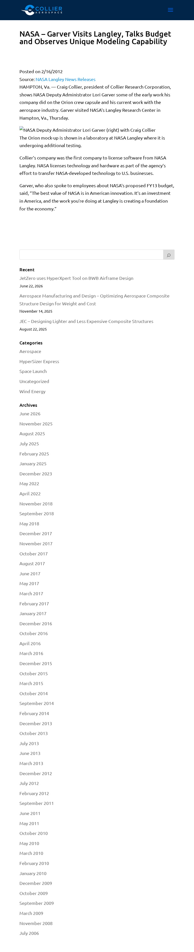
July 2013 (29, 743)
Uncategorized (34, 381)
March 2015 (31, 683)
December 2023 (35, 473)
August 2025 (32, 433)
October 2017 (33, 553)
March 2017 (31, 593)
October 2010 (33, 833)
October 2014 (33, 693)
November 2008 (36, 923)
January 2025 (32, 463)
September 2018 (36, 513)
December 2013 (35, 723)
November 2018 (36, 503)
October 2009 (33, 893)
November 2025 (36, 423)
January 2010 (32, 873)
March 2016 (31, 653)
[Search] (169, 255)
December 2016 (35, 623)
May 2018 (29, 523)
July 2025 (29, 443)
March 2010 (31, 853)
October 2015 (33, 673)
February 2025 (34, 453)
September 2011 (36, 803)
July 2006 (29, 933)
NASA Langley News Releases (65, 79)
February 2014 (34, 713)
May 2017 (29, 583)
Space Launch (33, 371)
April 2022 (30, 493)
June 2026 (29, 413)
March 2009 (31, 913)
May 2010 (29, 843)
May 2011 (29, 823)
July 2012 (29, 783)
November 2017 (36, 543)
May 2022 (29, 483)
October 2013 (33, 733)
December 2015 (35, 663)
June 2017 (29, 573)
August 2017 (32, 563)
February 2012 (34, 793)
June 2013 (29, 753)
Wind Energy (32, 391)
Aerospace (30, 351)
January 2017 (32, 613)
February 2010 (34, 863)
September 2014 (36, 703)
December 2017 (35, 533)
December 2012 (35, 773)
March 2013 (31, 763)
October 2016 (33, 633)
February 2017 (34, 603)
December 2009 (35, 883)
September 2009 (36, 903)
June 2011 (29, 813)
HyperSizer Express (39, 361)
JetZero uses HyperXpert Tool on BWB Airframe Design (76, 278)
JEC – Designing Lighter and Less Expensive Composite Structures (86, 321)
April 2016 (30, 643)
